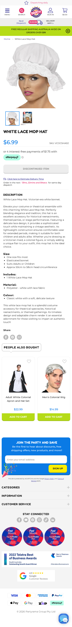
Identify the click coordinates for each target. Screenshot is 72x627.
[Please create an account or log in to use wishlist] (29, 361)
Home (7, 39)
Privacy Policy (49, 479)
